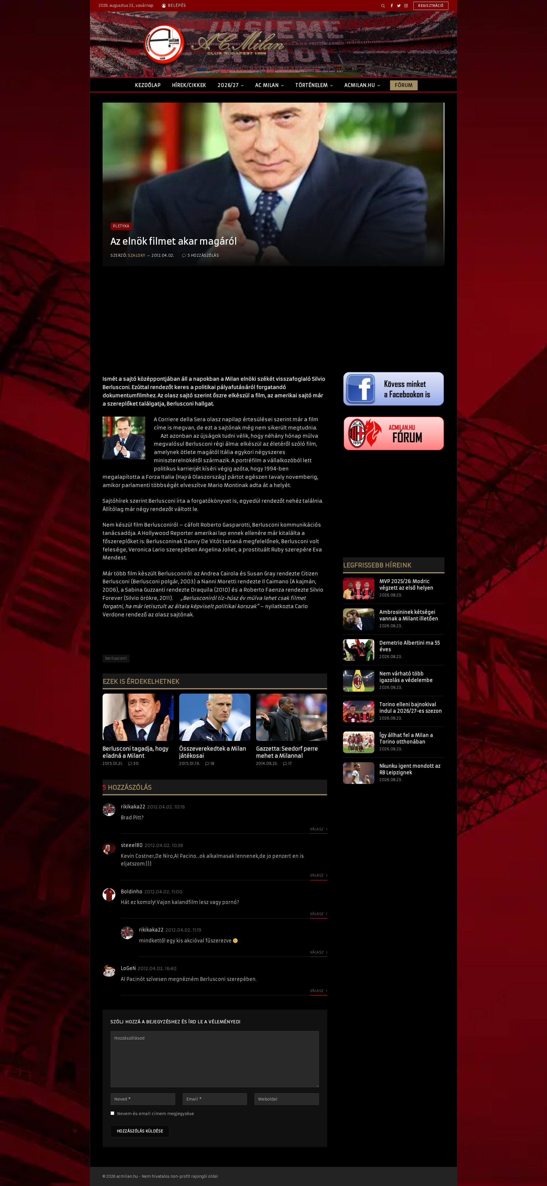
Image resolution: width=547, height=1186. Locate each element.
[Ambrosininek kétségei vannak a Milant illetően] (358, 619)
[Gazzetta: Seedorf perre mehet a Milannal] (291, 717)
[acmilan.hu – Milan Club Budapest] (212, 44)
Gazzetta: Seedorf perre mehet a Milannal (287, 752)
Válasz (317, 829)
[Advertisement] (215, 326)
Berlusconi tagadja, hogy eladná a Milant (135, 752)
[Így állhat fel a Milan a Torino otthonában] (358, 742)
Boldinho (131, 891)
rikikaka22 (133, 807)
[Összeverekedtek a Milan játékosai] (214, 717)
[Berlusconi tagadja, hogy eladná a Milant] (138, 717)
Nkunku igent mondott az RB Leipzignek (409, 769)
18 (213, 763)
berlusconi (116, 658)
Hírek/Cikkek (189, 85)
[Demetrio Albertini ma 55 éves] (358, 650)
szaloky (136, 255)
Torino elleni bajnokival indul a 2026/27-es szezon (410, 708)
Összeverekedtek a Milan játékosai (212, 752)
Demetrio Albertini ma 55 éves (409, 646)
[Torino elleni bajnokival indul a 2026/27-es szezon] (358, 711)
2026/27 (228, 85)
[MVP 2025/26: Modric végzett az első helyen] (358, 588)
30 (135, 763)
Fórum (404, 85)
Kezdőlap (147, 85)
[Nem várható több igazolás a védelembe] (358, 681)
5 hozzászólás (203, 255)
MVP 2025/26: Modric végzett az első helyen (406, 584)
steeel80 (132, 845)
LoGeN (128, 968)
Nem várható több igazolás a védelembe (406, 677)
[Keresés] (383, 5)
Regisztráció (431, 6)
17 (290, 763)
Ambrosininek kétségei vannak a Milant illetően (408, 615)
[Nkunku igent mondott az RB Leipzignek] (358, 773)
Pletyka (121, 226)
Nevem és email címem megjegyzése (155, 1113)
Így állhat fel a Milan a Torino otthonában (406, 738)
